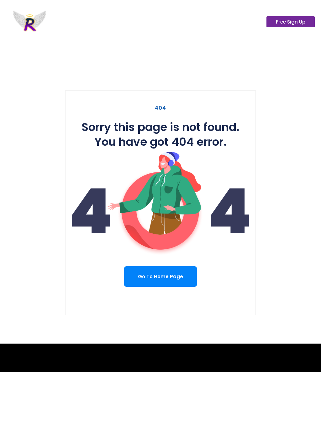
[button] (309, 39)
